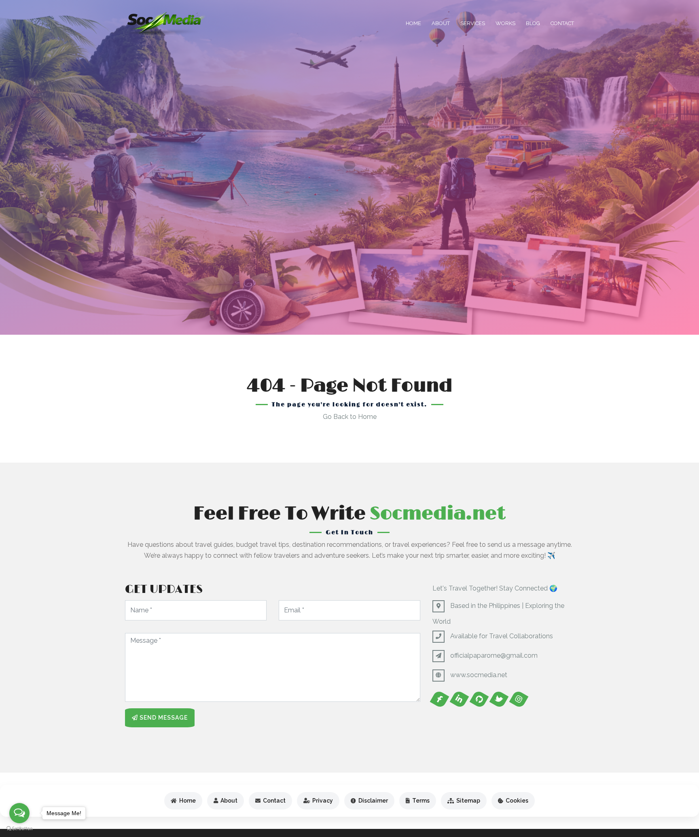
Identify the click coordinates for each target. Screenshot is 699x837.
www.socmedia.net (478, 675)
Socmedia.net (438, 514)
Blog (533, 23)
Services (472, 23)
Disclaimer (373, 800)
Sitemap (468, 800)
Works (505, 23)
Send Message (163, 717)
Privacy (322, 800)
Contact (562, 23)
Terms (421, 800)
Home (413, 23)
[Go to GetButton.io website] (19, 828)
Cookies (517, 800)
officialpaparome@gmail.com (494, 655)
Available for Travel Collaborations (501, 636)
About (441, 23)
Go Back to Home (350, 417)
